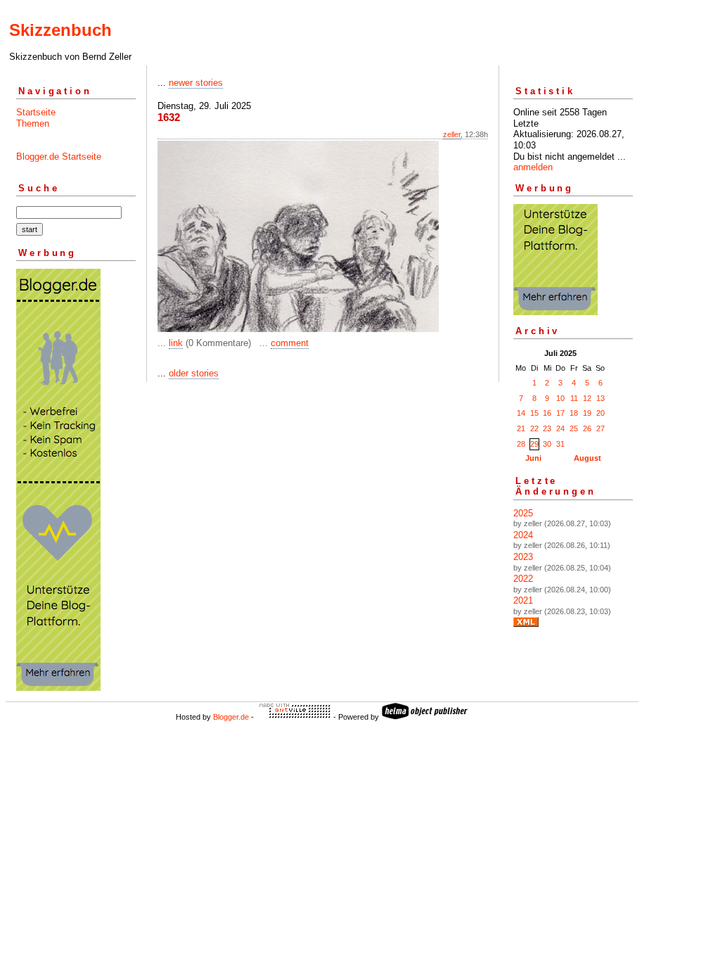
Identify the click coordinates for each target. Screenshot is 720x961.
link (176, 343)
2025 (523, 513)
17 (560, 413)
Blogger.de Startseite (58, 156)
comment (290, 343)
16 (547, 413)
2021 (523, 600)
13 (600, 398)
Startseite (36, 112)
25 (574, 428)
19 (587, 413)
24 (560, 428)
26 (587, 428)
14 (521, 413)
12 (587, 398)
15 (534, 413)
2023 (523, 557)
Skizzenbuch (60, 29)
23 (547, 428)
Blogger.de (231, 717)
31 (560, 444)
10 (560, 398)
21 (521, 428)
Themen (32, 123)
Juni (533, 458)
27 (600, 428)
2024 (523, 535)
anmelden (533, 167)
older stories (194, 373)
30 (547, 444)
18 (574, 413)
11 (574, 398)
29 (534, 444)
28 (521, 444)
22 (534, 428)
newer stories (196, 82)
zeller (452, 134)
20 (600, 413)
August (587, 458)
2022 (523, 578)
